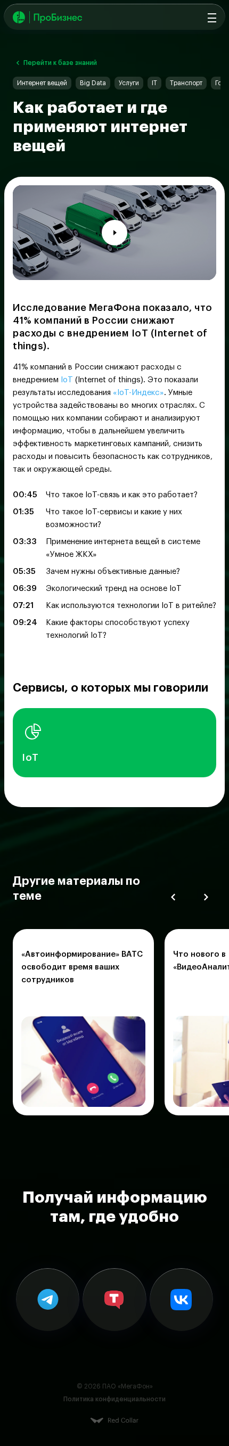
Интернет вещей (42, 83)
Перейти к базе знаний (60, 63)
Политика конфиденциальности (114, 1399)
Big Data (93, 83)
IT (154, 83)
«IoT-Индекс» (138, 393)
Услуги (129, 83)
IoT (67, 380)
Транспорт (186, 83)
